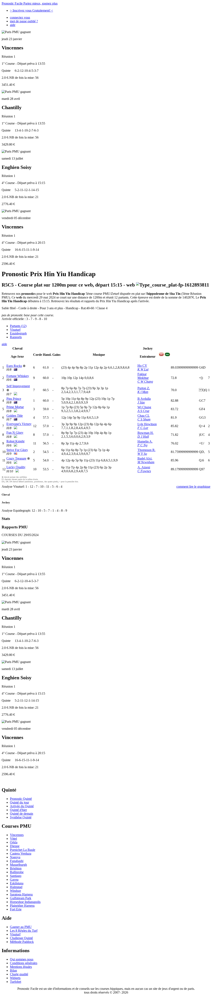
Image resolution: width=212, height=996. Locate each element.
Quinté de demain (21, 813)
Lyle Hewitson (147, 424)
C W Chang (145, 381)
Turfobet (15, 981)
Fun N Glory (14, 432)
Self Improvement (18, 386)
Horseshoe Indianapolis (25, 902)
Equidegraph (18, 333)
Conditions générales (23, 963)
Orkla (13, 842)
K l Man (142, 392)
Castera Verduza (20, 853)
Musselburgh (18, 864)
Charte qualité (19, 974)
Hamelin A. (145, 441)
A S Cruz (143, 411)
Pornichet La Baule (22, 849)
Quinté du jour (19, 802)
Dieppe (14, 846)
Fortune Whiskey (17, 376)
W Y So (142, 453)
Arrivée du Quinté (22, 806)
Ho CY (142, 365)
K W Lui (142, 369)
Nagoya (15, 857)
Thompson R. (146, 450)
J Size (141, 402)
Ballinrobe (17, 872)
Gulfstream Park (20, 898)
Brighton (16, 868)
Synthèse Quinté (20, 817)
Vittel (13, 838)
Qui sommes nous (21, 959)
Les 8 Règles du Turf (23, 930)
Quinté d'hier (18, 810)
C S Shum (144, 419)
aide (12, 25)
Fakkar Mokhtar (143, 376)
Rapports (16, 337)
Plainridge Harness (22, 905)
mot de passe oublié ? (24, 21)
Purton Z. (143, 388)
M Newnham (145, 462)
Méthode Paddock (22, 941)
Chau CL (143, 415)
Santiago (15, 876)
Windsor (15, 890)
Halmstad (16, 887)
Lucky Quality (15, 467)
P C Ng (142, 445)
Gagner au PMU (21, 927)
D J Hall (143, 436)
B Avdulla (144, 398)
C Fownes (144, 471)
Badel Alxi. (144, 458)
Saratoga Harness (21, 894)
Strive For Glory (17, 450)
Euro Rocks (14, 366)
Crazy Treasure (16, 458)
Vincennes (17, 835)
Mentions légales (21, 967)
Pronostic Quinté (21, 798)
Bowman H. (145, 433)
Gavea (14, 879)
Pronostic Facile (30, 3)
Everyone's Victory (18, 424)
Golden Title (14, 415)
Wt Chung (144, 407)
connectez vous (20, 17)
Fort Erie (16, 909)
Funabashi (16, 861)
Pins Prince (13, 398)
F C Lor (142, 428)
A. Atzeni (143, 467)
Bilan (13, 970)
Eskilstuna (16, 883)
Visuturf (15, 329)
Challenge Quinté (21, 938)
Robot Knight (15, 441)
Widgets (15, 978)
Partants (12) (18, 326)
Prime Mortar (15, 407)
